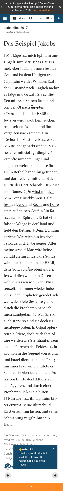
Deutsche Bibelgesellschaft (18, 32)
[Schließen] (53, 448)
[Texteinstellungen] (58, 18)
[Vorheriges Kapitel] (8, 475)
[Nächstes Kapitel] (55, 475)
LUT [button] (47, 18)
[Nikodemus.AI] (8, 466)
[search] (28, 18)
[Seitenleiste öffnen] (31, 487)
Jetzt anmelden (42, 10)
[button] (59, 7)
